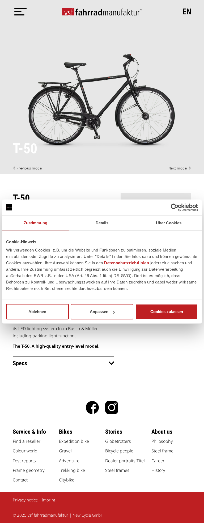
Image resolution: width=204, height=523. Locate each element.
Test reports (24, 461)
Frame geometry (29, 470)
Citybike (66, 480)
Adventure (69, 461)
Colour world (25, 451)
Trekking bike (72, 470)
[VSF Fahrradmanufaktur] (102, 11)
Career (157, 461)
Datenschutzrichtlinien (126, 263)
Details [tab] (102, 222)
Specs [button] (20, 363)
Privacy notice (25, 499)
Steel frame (162, 451)
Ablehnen (37, 311)
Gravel (65, 451)
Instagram (111, 407)
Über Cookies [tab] (168, 222)
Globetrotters (118, 441)
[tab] (63, 363)
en (186, 12)
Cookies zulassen (166, 311)
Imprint (48, 499)
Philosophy (162, 441)
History (158, 470)
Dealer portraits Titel (125, 461)
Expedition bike (74, 441)
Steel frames (117, 470)
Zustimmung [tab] (35, 222)
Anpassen (99, 311)
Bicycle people (119, 451)
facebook (92, 407)
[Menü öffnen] (19, 12)
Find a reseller (26, 441)
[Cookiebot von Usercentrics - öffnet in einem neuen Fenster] (174, 207)
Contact (20, 480)
